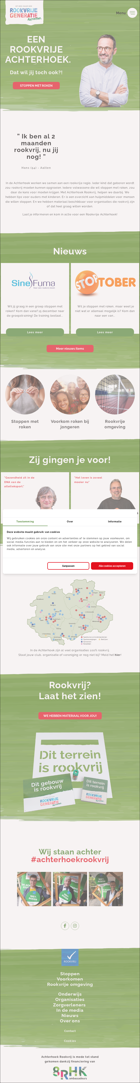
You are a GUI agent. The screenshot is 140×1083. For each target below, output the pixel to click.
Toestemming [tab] (25, 521)
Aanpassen (68, 566)
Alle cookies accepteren (112, 566)
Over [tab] (70, 521)
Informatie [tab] (115, 521)
